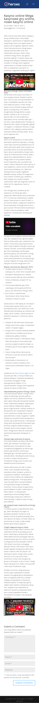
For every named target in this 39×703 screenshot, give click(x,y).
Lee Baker (9, 26)
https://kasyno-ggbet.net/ (23, 373)
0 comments (21, 28)
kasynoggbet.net (9, 28)
